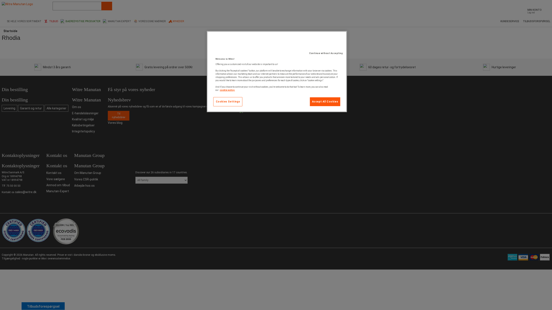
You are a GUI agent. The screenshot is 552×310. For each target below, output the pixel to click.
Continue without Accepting (326, 53)
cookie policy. (227, 90)
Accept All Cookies (325, 101)
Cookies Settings (228, 101)
